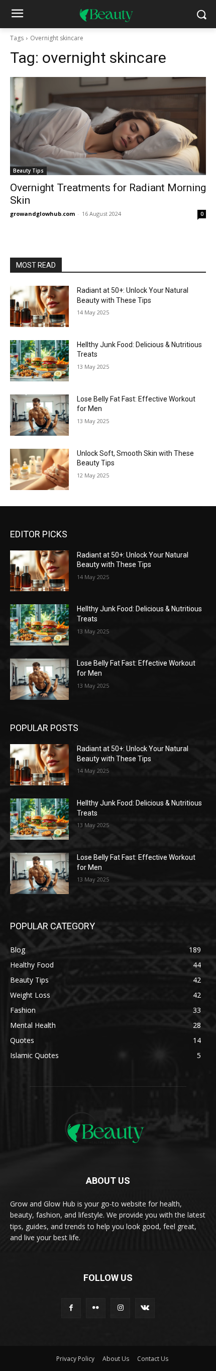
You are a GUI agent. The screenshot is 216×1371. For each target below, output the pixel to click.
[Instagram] (120, 1308)
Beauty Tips (28, 170)
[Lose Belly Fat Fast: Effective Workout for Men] (39, 415)
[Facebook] (71, 1308)
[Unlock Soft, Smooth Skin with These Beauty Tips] (39, 469)
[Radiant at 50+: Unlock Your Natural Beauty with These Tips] (39, 306)
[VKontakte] (145, 1308)
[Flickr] (95, 1308)
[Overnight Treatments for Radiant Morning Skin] (108, 126)
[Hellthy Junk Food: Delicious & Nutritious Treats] (39, 360)
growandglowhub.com (42, 213)
